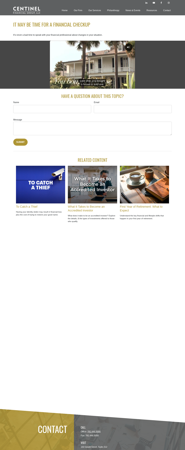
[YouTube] (154, 2)
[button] (65, 10)
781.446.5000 (94, 431)
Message (17, 120)
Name (16, 102)
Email (96, 102)
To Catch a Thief (26, 206)
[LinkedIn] (146, 2)
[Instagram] (169, 2)
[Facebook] (161, 2)
